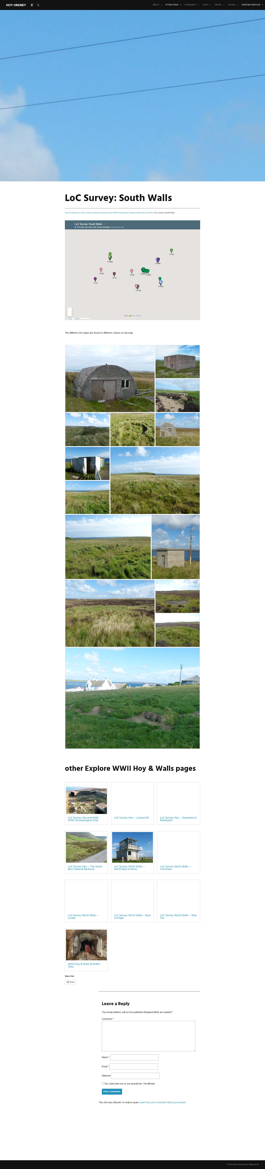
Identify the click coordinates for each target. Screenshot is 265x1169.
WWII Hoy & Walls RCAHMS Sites (84, 965)
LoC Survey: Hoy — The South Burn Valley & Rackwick (85, 867)
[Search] (38, 5)
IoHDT (205, 5)
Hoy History (87, 212)
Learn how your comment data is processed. (163, 1103)
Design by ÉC (254, 1164)
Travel (218, 5)
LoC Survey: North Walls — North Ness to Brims (129, 867)
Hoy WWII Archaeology (118, 212)
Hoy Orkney (16, 5)
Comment (108, 1019)
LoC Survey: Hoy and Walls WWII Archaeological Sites (83, 819)
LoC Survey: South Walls (92, 68)
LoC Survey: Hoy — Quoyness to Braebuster (178, 819)
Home (67, 212)
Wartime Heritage (251, 5)
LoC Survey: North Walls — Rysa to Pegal (132, 916)
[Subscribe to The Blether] (32, 5)
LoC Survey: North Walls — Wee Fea (178, 916)
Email (105, 1067)
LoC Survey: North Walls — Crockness (175, 867)
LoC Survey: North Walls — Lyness (83, 916)
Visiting (232, 5)
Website (106, 1076)
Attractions (171, 5)
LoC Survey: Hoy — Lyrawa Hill (131, 818)
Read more (50, 77)
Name (105, 1057)
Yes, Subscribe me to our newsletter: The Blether (129, 1084)
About (156, 5)
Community (190, 5)
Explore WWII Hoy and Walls (141, 212)
